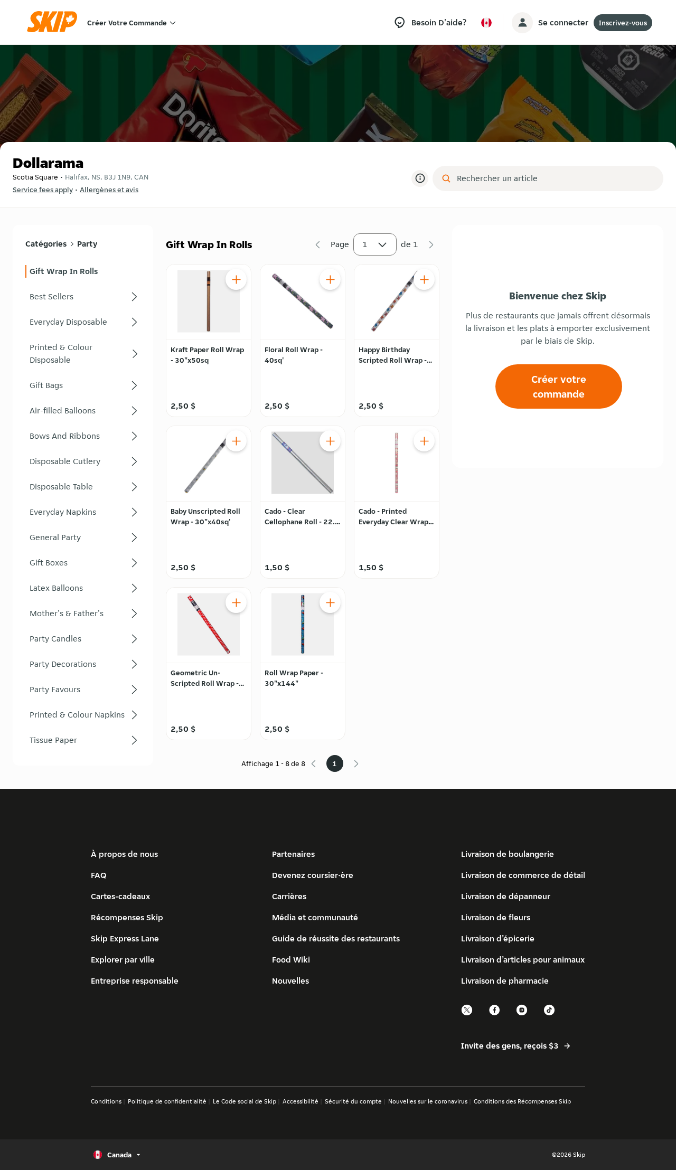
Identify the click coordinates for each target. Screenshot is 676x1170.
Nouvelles (290, 980)
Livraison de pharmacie (505, 980)
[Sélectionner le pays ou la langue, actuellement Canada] (486, 23)
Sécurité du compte (353, 1101)
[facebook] (495, 1014)
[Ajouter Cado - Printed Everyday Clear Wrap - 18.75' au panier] (424, 440)
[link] (82, 271)
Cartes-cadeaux (120, 896)
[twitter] (467, 1014)
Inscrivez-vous (623, 22)
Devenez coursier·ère (312, 875)
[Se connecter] (522, 22)
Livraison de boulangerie (507, 854)
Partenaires (293, 854)
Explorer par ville (123, 959)
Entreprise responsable (135, 980)
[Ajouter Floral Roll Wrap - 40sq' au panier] (330, 279)
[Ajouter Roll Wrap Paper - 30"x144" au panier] (330, 602)
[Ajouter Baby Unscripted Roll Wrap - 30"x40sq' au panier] (236, 440)
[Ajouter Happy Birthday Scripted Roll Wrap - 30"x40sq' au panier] (424, 279)
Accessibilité (300, 1101)
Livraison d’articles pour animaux (523, 959)
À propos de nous (124, 854)
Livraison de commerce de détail (523, 875)
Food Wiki (291, 959)
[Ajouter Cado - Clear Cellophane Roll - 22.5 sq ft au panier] (330, 440)
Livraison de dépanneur (505, 896)
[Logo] (55, 22)
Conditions (106, 1101)
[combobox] (555, 178)
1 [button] (365, 244)
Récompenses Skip (127, 917)
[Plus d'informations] (419, 178)
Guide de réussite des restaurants (336, 938)
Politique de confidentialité (167, 1101)
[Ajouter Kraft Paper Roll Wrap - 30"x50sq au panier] (236, 279)
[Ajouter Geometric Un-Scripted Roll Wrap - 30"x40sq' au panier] (236, 602)
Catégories (46, 243)
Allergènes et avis (109, 189)
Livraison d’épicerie (497, 938)
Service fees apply (43, 189)
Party (87, 243)
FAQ (99, 875)
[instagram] (522, 1014)
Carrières (289, 896)
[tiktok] (549, 1014)
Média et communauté (315, 917)
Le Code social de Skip (244, 1101)
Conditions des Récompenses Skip (522, 1101)
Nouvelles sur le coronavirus (427, 1101)
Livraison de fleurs (495, 917)
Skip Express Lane (125, 938)
